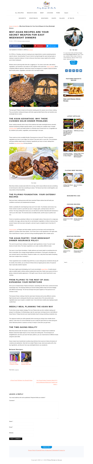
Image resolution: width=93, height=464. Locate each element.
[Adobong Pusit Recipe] (68, 244)
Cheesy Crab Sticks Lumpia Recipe (78, 251)
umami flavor (44, 269)
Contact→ (73, 63)
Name (11, 421)
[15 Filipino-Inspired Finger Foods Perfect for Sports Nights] (68, 146)
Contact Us (62, 450)
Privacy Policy (32, 450)
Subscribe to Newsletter (52, 450)
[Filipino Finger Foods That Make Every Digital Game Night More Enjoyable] (79, 146)
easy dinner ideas (18, 143)
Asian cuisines (50, 66)
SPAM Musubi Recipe (79, 130)
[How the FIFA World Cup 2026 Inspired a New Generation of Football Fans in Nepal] (68, 124)
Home (10, 26)
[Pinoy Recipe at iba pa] (46, 9)
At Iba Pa (15, 26)
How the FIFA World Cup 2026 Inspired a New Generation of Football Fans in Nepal (67, 133)
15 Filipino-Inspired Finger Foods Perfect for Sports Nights (68, 154)
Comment (12, 400)
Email (11, 427)
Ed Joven (30, 49)
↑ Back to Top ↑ (46, 446)
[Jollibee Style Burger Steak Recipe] (68, 178)
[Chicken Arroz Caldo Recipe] (68, 212)
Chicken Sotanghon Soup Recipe (78, 219)
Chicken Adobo (13, 128)
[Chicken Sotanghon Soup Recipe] (79, 212)
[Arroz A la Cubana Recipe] (79, 178)
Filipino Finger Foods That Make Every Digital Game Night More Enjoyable (79, 155)
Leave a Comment (26, 41)
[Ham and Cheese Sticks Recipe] (73, 90)
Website (11, 432)
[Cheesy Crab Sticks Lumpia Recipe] (79, 244)
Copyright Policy (40, 450)
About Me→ (73, 61)
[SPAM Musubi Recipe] (79, 124)
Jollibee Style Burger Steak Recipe (68, 186)
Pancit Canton (13, 229)
